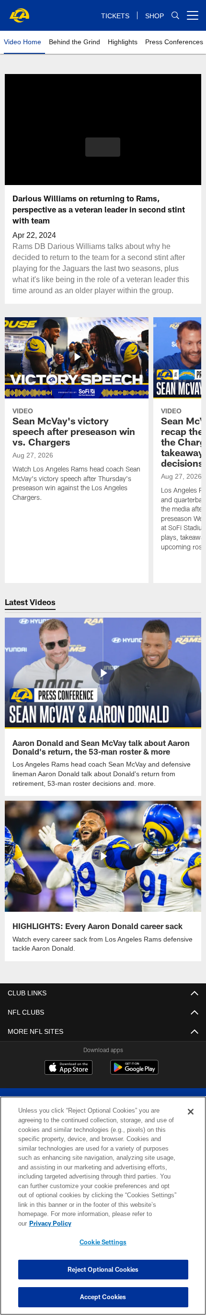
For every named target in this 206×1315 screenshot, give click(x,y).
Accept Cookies (103, 1297)
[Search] (175, 15)
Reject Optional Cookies (103, 1269)
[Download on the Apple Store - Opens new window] (68, 1067)
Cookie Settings (103, 1242)
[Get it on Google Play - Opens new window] (134, 1071)
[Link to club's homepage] (19, 11)
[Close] (190, 1121)
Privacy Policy (124, 1223)
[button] (103, 147)
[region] (103, 1210)
